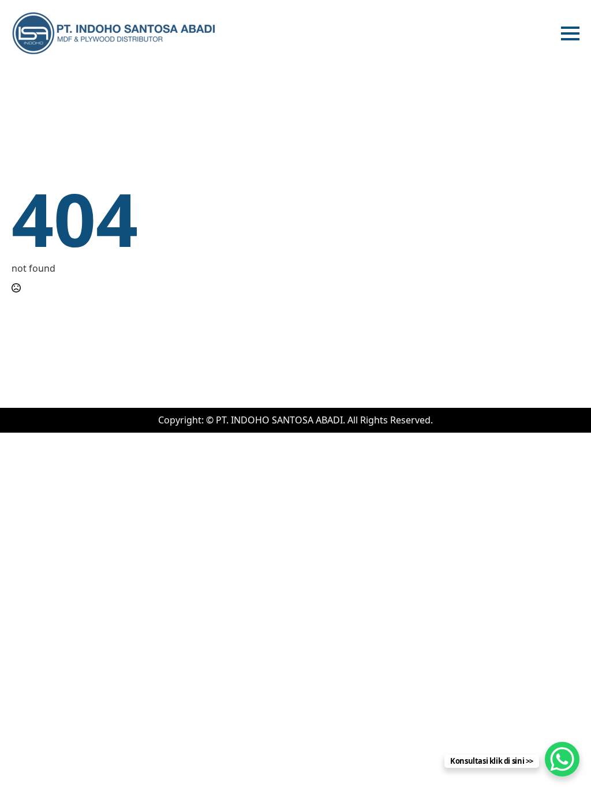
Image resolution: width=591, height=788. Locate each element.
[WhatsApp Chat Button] (562, 759)
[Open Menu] (570, 33)
